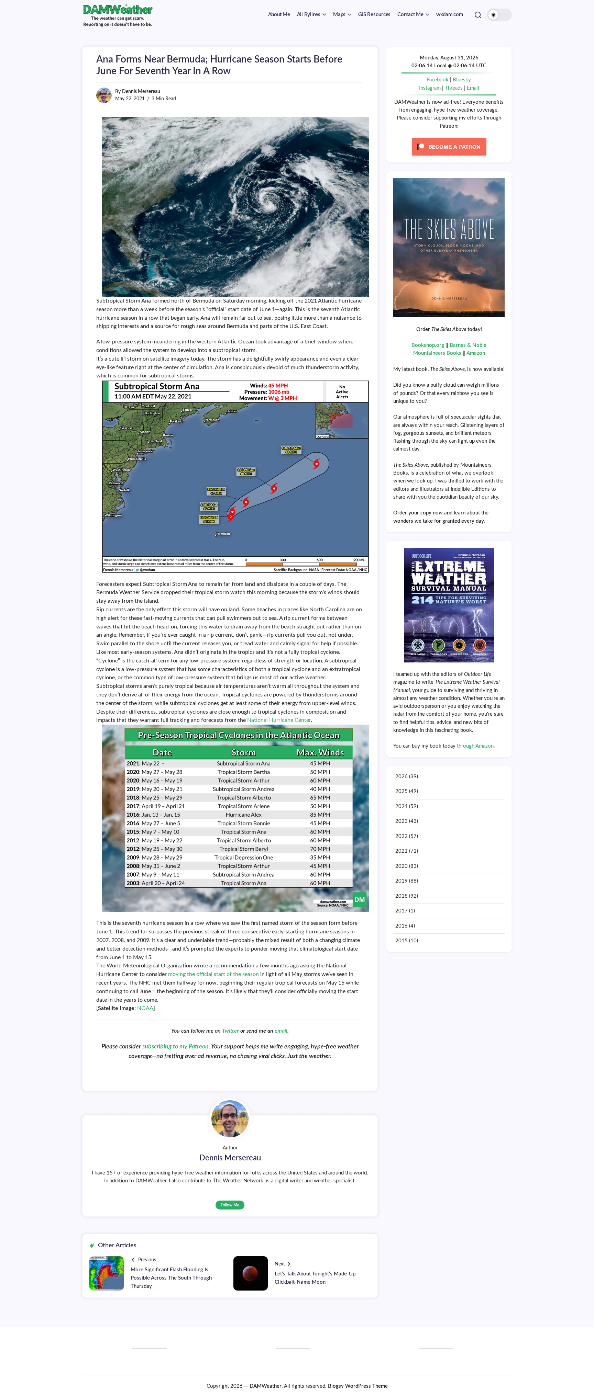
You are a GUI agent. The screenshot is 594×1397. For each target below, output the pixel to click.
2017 (401, 910)
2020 (401, 866)
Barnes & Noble (468, 345)
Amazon (475, 353)
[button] (478, 15)
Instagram (430, 88)
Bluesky (462, 79)
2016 (401, 926)
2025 (401, 791)
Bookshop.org (427, 345)
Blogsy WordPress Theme (358, 1386)
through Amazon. (476, 746)
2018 (401, 896)
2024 (401, 806)
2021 (401, 851)
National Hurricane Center (279, 720)
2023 (401, 821)
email (281, 1031)
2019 (401, 881)
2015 (401, 940)
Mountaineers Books (437, 353)
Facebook (438, 79)
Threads (454, 88)
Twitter (231, 1031)
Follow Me (230, 1205)
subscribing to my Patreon (175, 1047)
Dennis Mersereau (141, 91)
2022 (401, 836)
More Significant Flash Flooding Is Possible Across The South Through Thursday (171, 1278)
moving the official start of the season (213, 974)
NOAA (145, 1008)
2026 (401, 776)
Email (473, 88)
